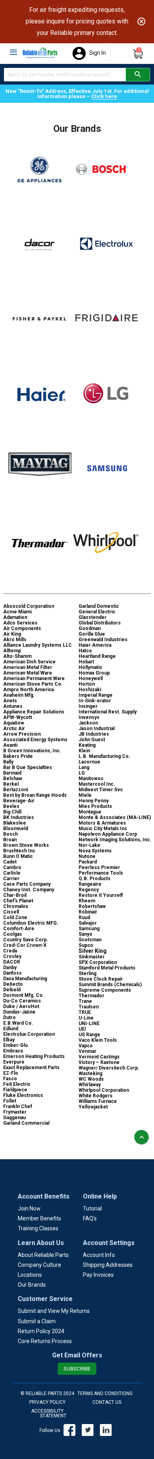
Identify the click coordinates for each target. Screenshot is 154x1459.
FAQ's (90, 1218)
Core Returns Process (45, 1341)
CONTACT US (106, 1402)
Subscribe (77, 1369)
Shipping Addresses (108, 1265)
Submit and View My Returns (54, 1311)
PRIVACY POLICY (47, 1402)
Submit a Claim (37, 1321)
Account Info (99, 1255)
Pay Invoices (98, 1275)
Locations (30, 1275)
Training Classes (38, 1228)
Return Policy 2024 (41, 1331)
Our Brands (32, 1285)
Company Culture (39, 1265)
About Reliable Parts (43, 1255)
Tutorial (92, 1208)
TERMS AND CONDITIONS (104, 1393)
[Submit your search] (138, 74)
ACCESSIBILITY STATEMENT (48, 1413)
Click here (104, 96)
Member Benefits (39, 1218)
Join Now (29, 1208)
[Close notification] (141, 21)
